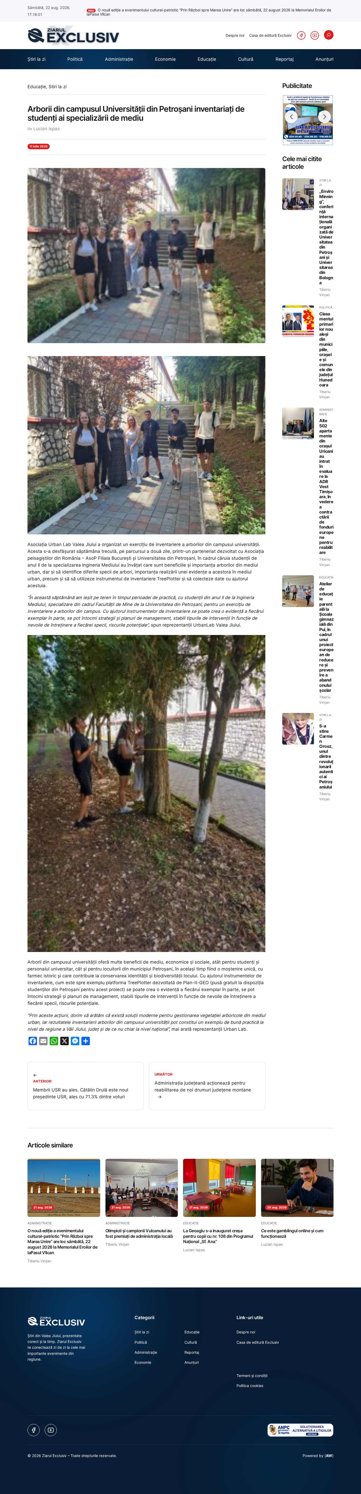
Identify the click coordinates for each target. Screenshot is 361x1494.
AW (329, 1451)
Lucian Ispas (46, 124)
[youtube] (315, 30)
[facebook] (301, 30)
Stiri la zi (58, 82)
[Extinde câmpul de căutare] (329, 30)
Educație (36, 82)
